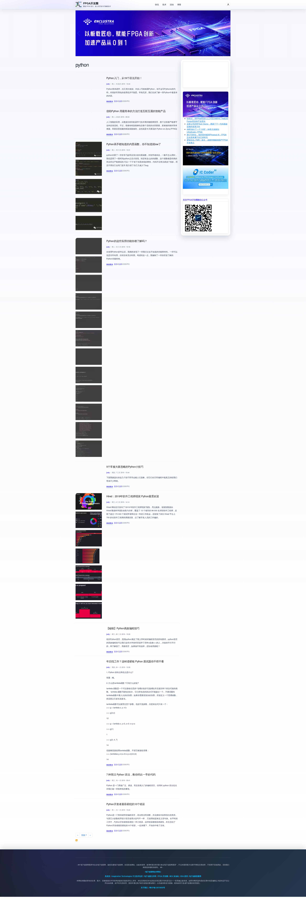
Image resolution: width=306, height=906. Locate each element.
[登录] (228, 4)
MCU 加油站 (174, 876)
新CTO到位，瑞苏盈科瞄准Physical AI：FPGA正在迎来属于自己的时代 (207, 136)
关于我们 (144, 887)
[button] (227, 33)
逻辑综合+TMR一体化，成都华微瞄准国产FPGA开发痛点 (207, 141)
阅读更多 (109, 101)
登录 (115, 101)
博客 (179, 4)
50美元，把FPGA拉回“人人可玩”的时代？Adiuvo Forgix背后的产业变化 (207, 119)
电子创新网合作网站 (153, 872)
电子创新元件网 (150, 876)
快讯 (157, 4)
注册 (120, 101)
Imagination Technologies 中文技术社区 (127, 876)
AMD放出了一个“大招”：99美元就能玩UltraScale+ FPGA (203, 130)
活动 (172, 4)
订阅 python (76, 840)
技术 (164, 4)
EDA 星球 (184, 876)
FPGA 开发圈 (163, 876)
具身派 (107, 876)
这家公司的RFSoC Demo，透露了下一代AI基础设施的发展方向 (207, 125)
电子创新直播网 (195, 876)
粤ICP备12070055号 (157, 887)
